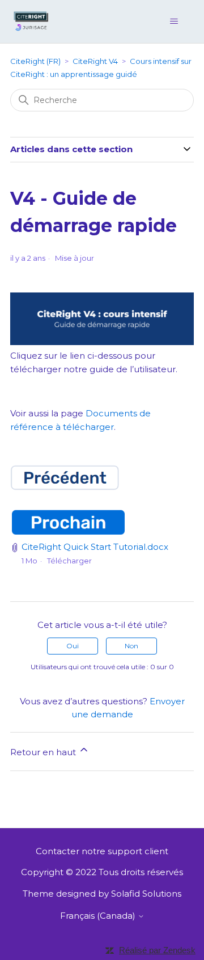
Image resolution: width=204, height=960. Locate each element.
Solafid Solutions (146, 893)
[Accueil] (31, 20)
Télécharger (69, 560)
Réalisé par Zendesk (157, 950)
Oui (72, 646)
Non (131, 646)
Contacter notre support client (102, 851)
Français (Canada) (99, 915)
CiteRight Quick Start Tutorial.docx (95, 546)
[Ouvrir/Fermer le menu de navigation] (174, 21)
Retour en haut (44, 752)
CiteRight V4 (95, 61)
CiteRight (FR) (35, 61)
